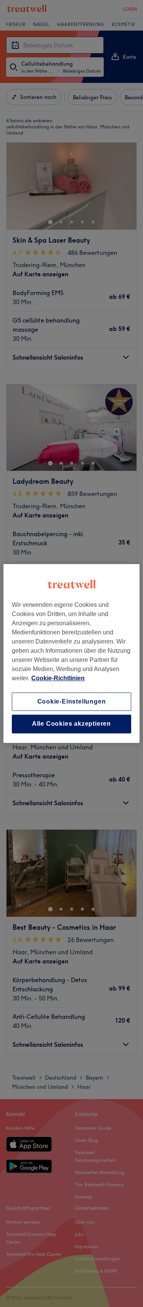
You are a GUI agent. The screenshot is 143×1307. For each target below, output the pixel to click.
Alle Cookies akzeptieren (71, 724)
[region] (71, 653)
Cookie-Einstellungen (71, 701)
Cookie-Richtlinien (58, 678)
